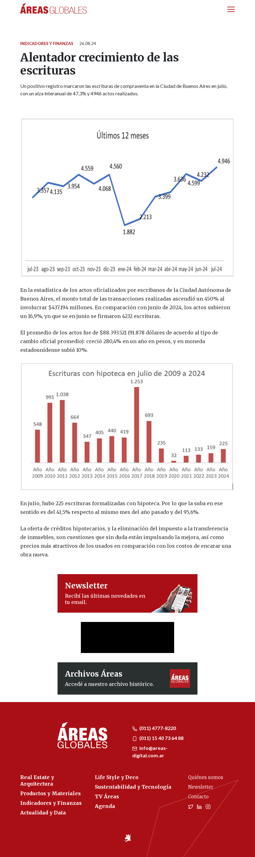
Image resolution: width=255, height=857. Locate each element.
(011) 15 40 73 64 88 (160, 738)
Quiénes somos (205, 777)
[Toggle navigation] (231, 9)
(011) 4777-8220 (157, 728)
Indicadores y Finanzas (46, 43)
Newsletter (200, 787)
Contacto (198, 797)
